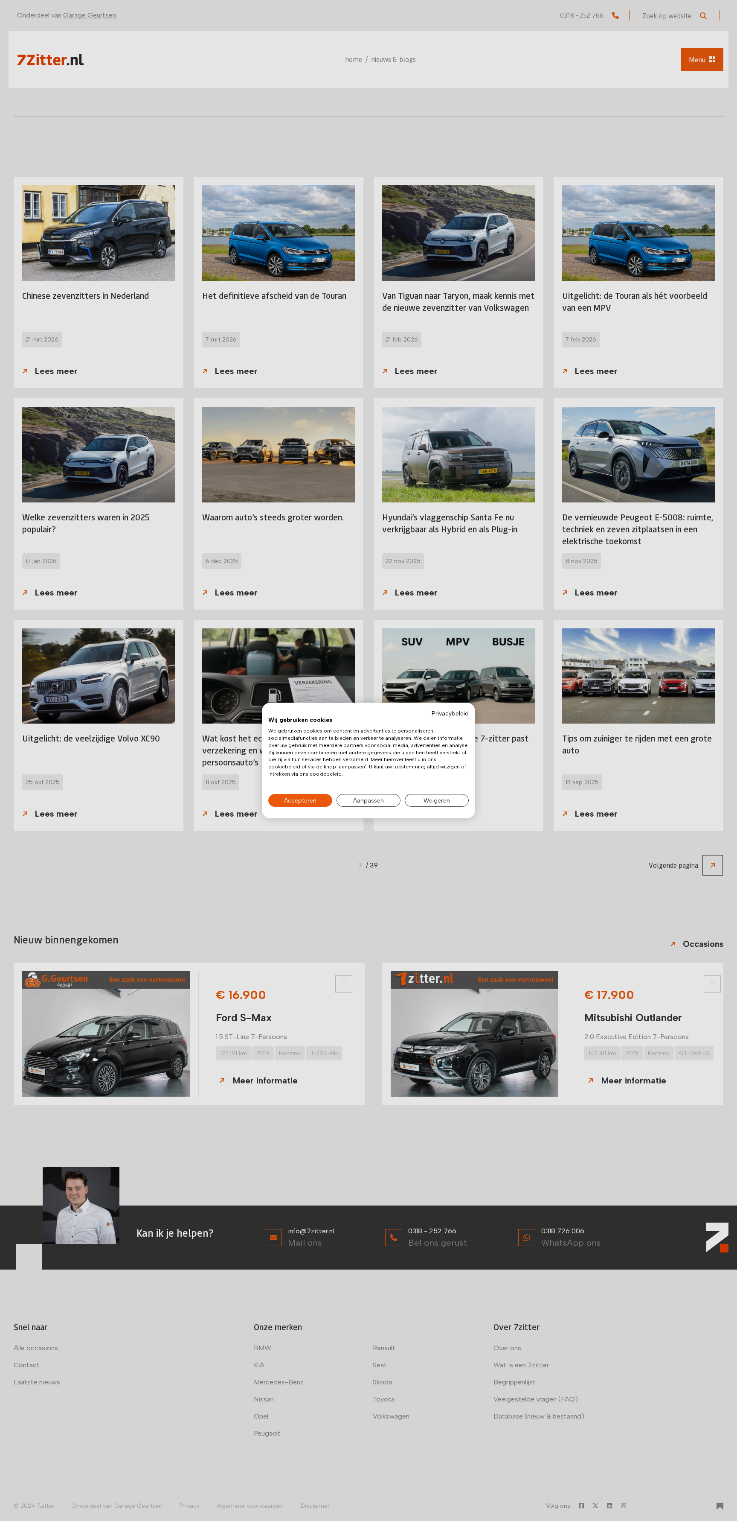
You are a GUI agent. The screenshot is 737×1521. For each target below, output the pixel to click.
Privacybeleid (450, 713)
